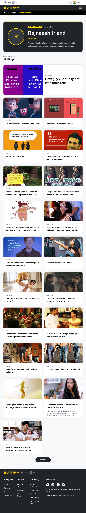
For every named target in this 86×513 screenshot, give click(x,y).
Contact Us (8, 495)
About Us (7, 484)
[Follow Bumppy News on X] (63, 484)
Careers (7, 492)
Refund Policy (34, 494)
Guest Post (20, 490)
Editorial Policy (34, 498)
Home (6, 12)
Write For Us (20, 485)
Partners (7, 488)
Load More (43, 460)
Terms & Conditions (33, 485)
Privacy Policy (34, 490)
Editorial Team (19, 495)
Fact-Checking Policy (34, 502)
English (69, 2)
